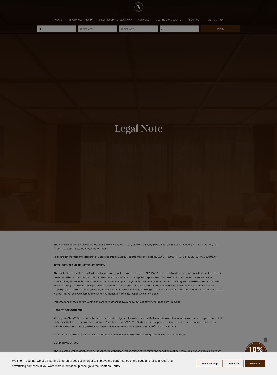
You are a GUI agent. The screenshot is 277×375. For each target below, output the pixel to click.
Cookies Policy (110, 366)
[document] (138, 187)
